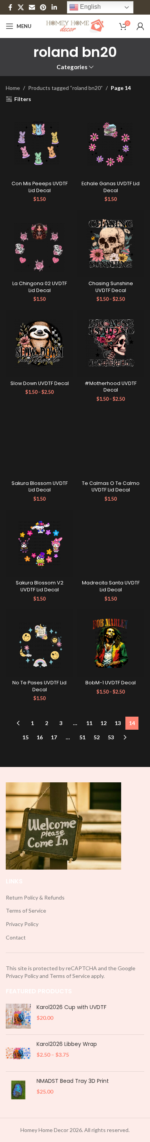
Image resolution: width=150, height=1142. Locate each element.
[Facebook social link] (10, 7)
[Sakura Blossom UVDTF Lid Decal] (39, 443)
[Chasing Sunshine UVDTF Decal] (110, 243)
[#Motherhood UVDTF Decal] (110, 343)
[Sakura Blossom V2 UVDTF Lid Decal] (39, 543)
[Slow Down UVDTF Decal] (39, 343)
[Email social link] (31, 7)
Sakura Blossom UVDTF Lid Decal (40, 486)
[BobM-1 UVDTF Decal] (110, 643)
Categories (72, 67)
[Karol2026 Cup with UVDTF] (18, 1016)
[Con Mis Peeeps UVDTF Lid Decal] (39, 144)
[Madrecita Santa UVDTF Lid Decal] (110, 543)
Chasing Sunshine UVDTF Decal (110, 287)
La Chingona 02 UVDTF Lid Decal (39, 287)
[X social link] (20, 7)
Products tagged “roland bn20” (65, 88)
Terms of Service (26, 910)
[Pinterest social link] (43, 7)
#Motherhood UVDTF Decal (111, 386)
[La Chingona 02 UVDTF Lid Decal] (39, 243)
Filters (22, 99)
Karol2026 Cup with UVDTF (72, 1007)
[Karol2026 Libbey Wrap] (18, 1053)
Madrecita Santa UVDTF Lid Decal (111, 586)
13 (118, 723)
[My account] (140, 26)
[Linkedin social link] (54, 7)
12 (103, 723)
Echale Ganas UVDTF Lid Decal (111, 187)
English (89, 6)
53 (111, 737)
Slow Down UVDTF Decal (39, 383)
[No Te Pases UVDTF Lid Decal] (39, 643)
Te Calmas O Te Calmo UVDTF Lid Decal (111, 486)
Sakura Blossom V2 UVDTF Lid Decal (39, 586)
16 (40, 737)
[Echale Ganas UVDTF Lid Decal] (110, 144)
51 (82, 737)
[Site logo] (75, 25)
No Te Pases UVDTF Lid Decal (39, 686)
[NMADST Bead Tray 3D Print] (18, 1089)
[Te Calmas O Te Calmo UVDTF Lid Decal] (110, 443)
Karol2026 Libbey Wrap (67, 1044)
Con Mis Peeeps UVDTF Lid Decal (40, 187)
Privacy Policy (22, 924)
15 (25, 737)
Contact (16, 937)
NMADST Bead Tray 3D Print (73, 1081)
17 (54, 737)
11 (89, 723)
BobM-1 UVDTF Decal (110, 682)
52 (96, 737)
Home (13, 88)
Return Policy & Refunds (35, 897)
